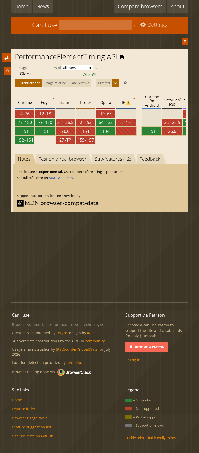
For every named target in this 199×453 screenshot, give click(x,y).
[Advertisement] (105, 256)
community (95, 341)
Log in (135, 359)
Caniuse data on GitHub (32, 436)
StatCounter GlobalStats (76, 349)
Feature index (24, 408)
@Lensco (94, 332)
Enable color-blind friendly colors (150, 437)
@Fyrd (61, 332)
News (43, 6)
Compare (140, 6)
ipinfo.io (74, 362)
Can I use (45, 24)
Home (21, 6)
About (177, 6)
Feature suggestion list (31, 427)
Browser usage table (29, 417)
